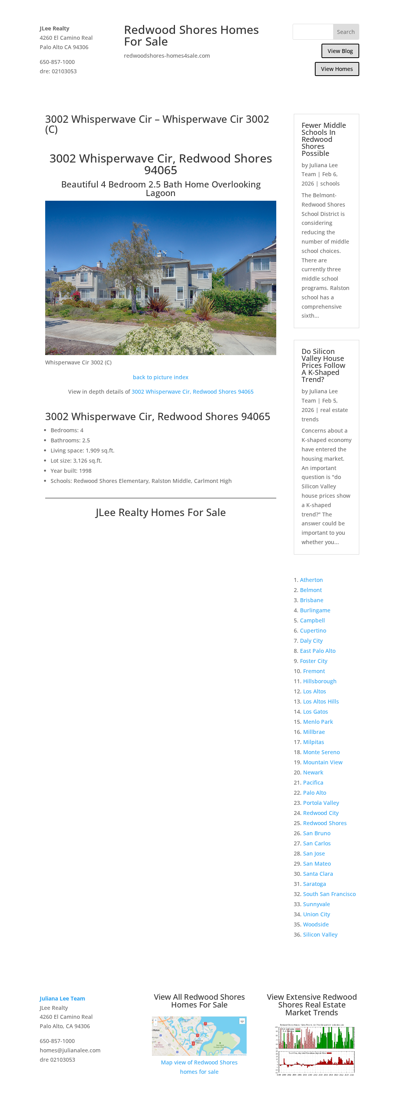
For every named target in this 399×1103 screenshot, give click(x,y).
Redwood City (321, 813)
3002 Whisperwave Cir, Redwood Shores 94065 (193, 391)
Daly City (311, 640)
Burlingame (315, 610)
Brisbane (311, 600)
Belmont (311, 590)
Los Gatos (315, 711)
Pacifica (313, 782)
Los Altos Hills (321, 701)
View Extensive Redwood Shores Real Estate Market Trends (312, 1005)
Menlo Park (318, 721)
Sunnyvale (316, 904)
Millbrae (314, 731)
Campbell (312, 620)
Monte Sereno (321, 752)
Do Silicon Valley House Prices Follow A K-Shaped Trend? (323, 365)
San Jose (314, 853)
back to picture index (161, 377)
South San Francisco (329, 894)
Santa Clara (318, 873)
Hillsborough (320, 681)
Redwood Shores (325, 823)
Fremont (314, 671)
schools (330, 183)
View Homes (337, 68)
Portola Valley (321, 802)
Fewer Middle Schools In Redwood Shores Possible (324, 139)
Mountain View (323, 762)
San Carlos (317, 843)
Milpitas (313, 742)
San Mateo (317, 863)
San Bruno (316, 833)
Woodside (316, 924)
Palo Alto (314, 792)
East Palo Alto (317, 650)
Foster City (313, 661)
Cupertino (313, 630)
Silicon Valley (320, 934)
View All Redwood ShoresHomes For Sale (199, 1001)
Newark (313, 772)
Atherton (311, 579)
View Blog (340, 51)
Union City (316, 914)
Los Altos (314, 691)
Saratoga (314, 883)
